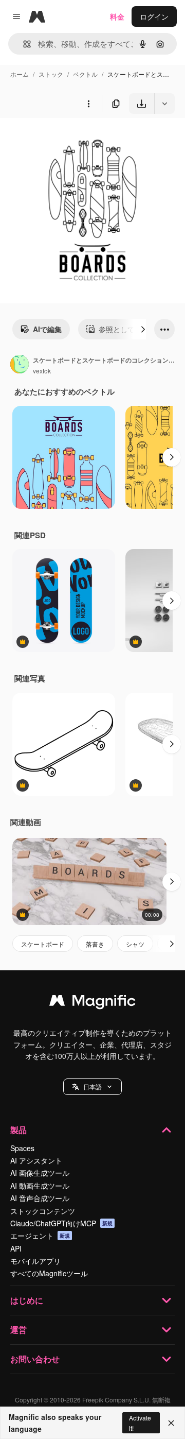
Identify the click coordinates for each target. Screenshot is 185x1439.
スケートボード (42, 943)
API (16, 1248)
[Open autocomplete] (23, 44)
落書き (95, 943)
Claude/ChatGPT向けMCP (61, 1223)
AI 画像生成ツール (39, 1173)
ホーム (19, 74)
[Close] (171, 1423)
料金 (117, 16)
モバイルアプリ (35, 1261)
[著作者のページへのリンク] (19, 365)
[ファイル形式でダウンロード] (164, 103)
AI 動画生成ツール (39, 1185)
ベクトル (85, 74)
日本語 (92, 1086)
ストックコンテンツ (42, 1211)
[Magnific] (92, 1002)
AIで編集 (47, 329)
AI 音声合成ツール (39, 1198)
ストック (51, 74)
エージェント (40, 1235)
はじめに (26, 1300)
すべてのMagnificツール (49, 1273)
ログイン (154, 16)
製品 (18, 1130)
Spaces (22, 1148)
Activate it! (140, 1422)
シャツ (135, 943)
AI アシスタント (36, 1160)
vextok (42, 370)
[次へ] (143, 329)
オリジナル (70, 137)
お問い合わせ (35, 1359)
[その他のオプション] (88, 103)
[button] (92, 1086)
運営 (18, 1329)
